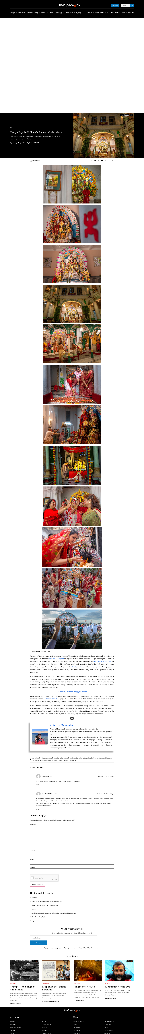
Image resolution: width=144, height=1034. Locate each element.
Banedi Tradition (70, 758)
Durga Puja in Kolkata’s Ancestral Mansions (97, 758)
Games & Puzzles (121, 12)
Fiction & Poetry (32, 12)
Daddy (34, 909)
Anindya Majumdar (61, 725)
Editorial (34, 898)
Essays (12, 12)
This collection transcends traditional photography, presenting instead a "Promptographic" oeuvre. (54, 995)
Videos (43, 12)
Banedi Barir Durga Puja (56, 758)
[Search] (132, 5)
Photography (49, 760)
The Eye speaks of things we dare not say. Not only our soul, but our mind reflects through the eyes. (118, 992)
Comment (33, 824)
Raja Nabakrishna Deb (102, 661)
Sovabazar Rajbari (78, 667)
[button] (91, 160)
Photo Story (41, 760)
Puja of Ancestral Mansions (67, 760)
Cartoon (111, 12)
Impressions (35, 921)
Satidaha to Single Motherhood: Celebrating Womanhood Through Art (54, 913)
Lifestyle (79, 12)
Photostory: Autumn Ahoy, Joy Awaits (72, 692)
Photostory (22, 12)
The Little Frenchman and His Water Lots (45, 905)
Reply (37, 784)
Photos (56, 760)
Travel (51, 12)
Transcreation (70, 12)
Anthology (58, 12)
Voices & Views (100, 12)
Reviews (89, 12)
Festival (34, 760)
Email (32, 859)
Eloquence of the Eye (117, 986)
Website (32, 867)
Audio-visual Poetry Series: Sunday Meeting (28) (47, 902)
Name (32, 850)
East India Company (56, 659)
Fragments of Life (84, 986)
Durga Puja (79, 758)
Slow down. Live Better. (39, 917)
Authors (131, 12)
